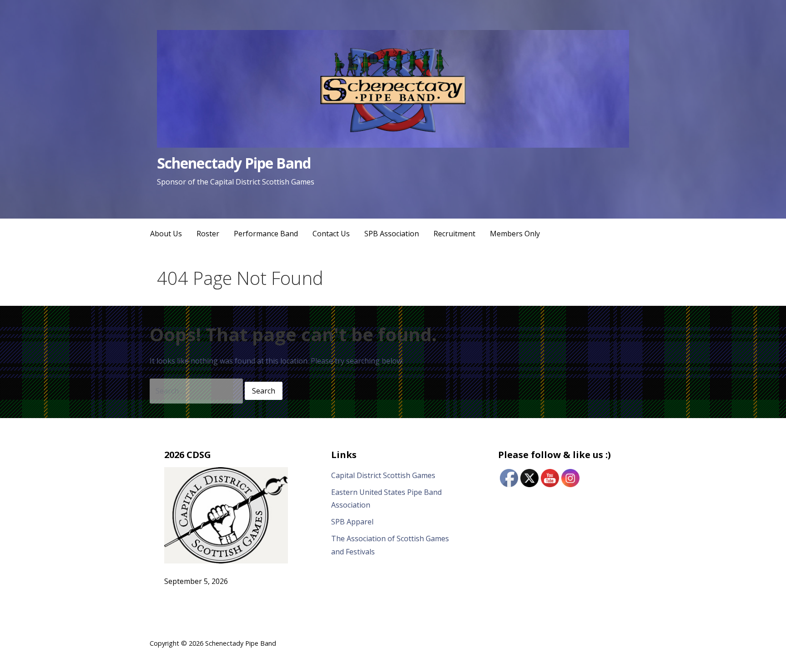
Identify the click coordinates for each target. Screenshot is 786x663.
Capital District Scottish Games (383, 475)
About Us (166, 234)
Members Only (515, 234)
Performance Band (266, 234)
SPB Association (391, 234)
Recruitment (454, 234)
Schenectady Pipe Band (234, 163)
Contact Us (331, 234)
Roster (207, 234)
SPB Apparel (352, 522)
